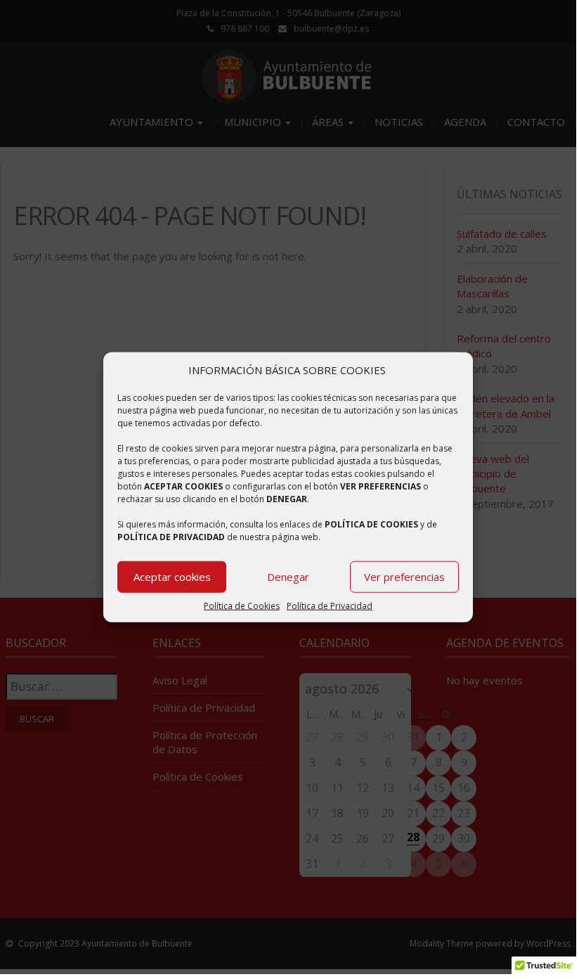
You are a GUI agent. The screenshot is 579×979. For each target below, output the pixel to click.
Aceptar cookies (172, 577)
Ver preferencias (404, 577)
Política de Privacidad (329, 606)
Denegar (288, 577)
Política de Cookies (242, 606)
